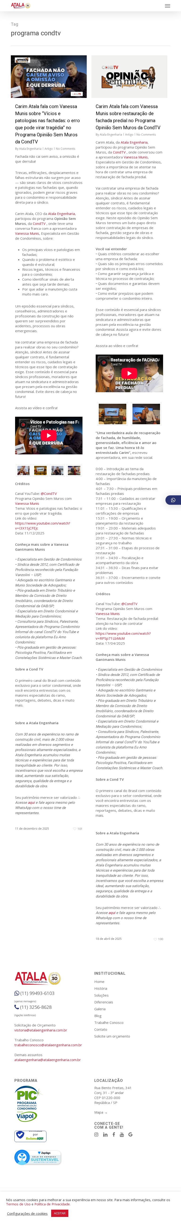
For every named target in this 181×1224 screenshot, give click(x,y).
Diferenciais (103, 1002)
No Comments (65, 149)
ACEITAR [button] (60, 1213)
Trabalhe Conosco (108, 1022)
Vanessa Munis (27, 233)
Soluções (101, 995)
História (100, 988)
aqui (31, 802)
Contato (100, 1029)
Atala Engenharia (30, 149)
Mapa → (101, 1112)
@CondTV (49, 493)
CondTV (39, 223)
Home (99, 981)
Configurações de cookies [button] (27, 1213)
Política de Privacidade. (52, 1204)
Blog (98, 1015)
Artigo (49, 149)
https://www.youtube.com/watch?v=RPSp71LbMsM (123, 636)
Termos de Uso (18, 1204)
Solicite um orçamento (112, 1036)
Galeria (100, 1008)
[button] (167, 5)
